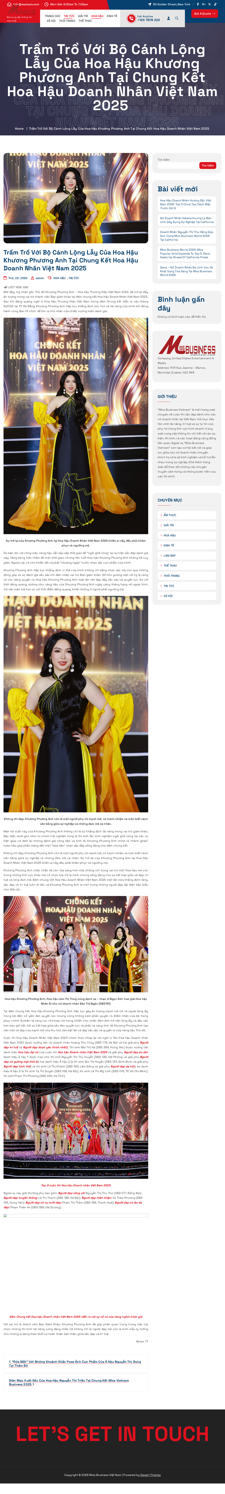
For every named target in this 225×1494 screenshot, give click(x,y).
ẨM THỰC (170, 515)
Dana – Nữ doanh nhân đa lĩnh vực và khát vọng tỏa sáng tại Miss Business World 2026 (186, 271)
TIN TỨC (69, 16)
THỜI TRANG (67, 21)
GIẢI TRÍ (83, 16)
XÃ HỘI (51, 21)
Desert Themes (150, 1475)
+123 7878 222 (148, 20)
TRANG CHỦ (52, 16)
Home (19, 128)
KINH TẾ (112, 16)
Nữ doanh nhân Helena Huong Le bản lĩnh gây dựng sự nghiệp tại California (187, 220)
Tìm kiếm (164, 160)
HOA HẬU (97, 16)
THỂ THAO (85, 21)
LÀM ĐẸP (170, 555)
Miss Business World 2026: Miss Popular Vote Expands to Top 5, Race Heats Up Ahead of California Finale (185, 253)
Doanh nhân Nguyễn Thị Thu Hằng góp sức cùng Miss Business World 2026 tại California (186, 235)
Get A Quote (203, 13)
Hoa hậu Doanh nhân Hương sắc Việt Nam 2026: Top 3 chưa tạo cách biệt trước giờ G (185, 204)
